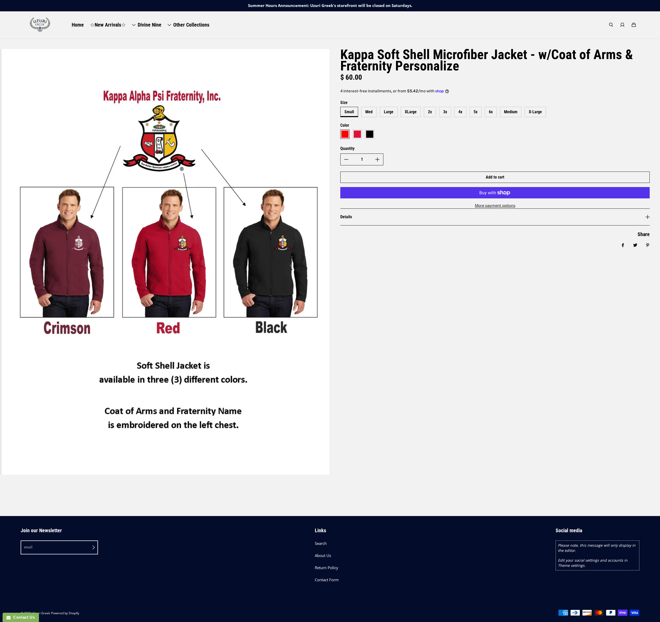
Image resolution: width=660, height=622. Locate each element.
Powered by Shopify (65, 613)
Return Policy (326, 567)
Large (388, 111)
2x (430, 111)
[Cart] (633, 24)
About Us (323, 555)
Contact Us (23, 617)
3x (445, 111)
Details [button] (346, 216)
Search (321, 543)
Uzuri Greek (41, 613)
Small (349, 111)
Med (369, 111)
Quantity (347, 148)
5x (475, 111)
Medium (510, 111)
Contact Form (327, 580)
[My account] (622, 24)
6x (491, 111)
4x (460, 111)
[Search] (611, 24)
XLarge (411, 111)
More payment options (495, 205)
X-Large (535, 111)
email (28, 547)
